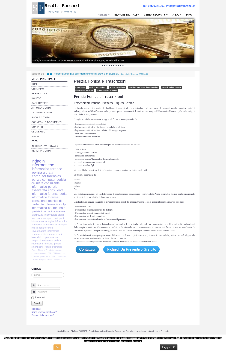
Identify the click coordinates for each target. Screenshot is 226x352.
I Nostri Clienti (41, 112)
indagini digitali (125, 14)
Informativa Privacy (44, 146)
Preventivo (39, 93)
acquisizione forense (42, 240)
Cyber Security (154, 14)
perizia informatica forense (48, 211)
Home (34, 84)
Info (189, 14)
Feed (34, 141)
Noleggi (36, 98)
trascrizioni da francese (107, 90)
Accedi (37, 303)
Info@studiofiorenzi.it (180, 5)
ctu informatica (50, 204)
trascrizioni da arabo (84, 90)
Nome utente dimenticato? (44, 312)
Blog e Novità (40, 117)
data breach (58, 260)
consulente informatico (45, 184)
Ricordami (40, 297)
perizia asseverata (44, 188)
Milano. (50, 260)
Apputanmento (41, 108)
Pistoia (35, 260)
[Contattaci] (87, 249)
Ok (57, 347)
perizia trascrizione (97, 87)
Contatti (37, 127)
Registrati (36, 309)
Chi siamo (37, 89)
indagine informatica (56, 221)
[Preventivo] (131, 249)
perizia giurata (42, 172)
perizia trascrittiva (117, 87)
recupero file (39, 234)
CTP (50, 253)
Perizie (102, 14)
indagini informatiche (42, 163)
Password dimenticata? (42, 315)
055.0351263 (156, 5)
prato (42, 256)
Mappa (35, 136)
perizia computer (43, 179)
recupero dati (50, 218)
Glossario (38, 132)
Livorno (54, 256)
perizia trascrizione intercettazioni (143, 87)
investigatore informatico (45, 231)
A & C (176, 14)
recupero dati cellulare (44, 224)
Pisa (48, 256)
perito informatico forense (49, 195)
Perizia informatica (53, 247)
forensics (48, 243)
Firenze (41, 250)
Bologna (42, 260)
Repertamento (41, 151)
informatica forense (47, 169)
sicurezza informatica (44, 214)
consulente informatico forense (47, 192)
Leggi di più (168, 347)
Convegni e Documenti (46, 122)
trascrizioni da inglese (171, 87)
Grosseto (62, 256)
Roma (34, 250)
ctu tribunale (56, 208)
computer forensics (46, 176)
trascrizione (80, 87)
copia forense (50, 237)
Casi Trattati (40, 103)
